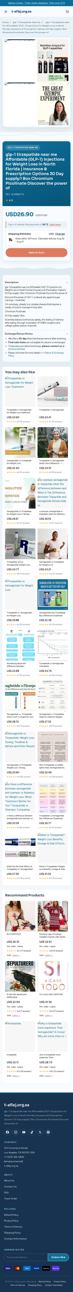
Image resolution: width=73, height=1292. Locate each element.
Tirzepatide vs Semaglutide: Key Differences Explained (51, 817)
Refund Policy (11, 1214)
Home (5, 22)
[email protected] (16, 349)
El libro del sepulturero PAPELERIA (17, 995)
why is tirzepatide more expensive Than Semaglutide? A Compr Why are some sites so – (52, 1056)
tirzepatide (11, 1054)
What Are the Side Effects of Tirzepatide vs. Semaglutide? (20, 867)
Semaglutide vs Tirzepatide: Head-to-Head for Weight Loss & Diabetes (51, 716)
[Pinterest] (48, 1132)
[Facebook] (7, 1132)
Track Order (10, 1198)
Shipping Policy (12, 1232)
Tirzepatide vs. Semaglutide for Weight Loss (19, 614)
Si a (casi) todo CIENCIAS (51, 994)
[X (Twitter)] (40, 1132)
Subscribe (58, 1257)
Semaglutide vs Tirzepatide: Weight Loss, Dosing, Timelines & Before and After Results (19, 766)
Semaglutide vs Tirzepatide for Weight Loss (19, 462)
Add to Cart (36, 252)
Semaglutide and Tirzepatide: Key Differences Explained (52, 614)
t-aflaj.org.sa (21, 11)
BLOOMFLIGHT (14, 934)
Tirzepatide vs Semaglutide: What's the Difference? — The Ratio (51, 462)
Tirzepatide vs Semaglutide (51, 410)
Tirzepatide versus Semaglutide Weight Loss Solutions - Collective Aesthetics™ (18, 563)
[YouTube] (23, 1132)
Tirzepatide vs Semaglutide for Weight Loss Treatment (19, 411)
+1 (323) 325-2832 (14, 1157)
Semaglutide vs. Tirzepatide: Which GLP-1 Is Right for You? (20, 715)
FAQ (6, 1192)
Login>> (16, 955)
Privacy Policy (11, 1220)
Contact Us (10, 1186)
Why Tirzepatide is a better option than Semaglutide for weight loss (51, 766)
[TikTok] (32, 1132)
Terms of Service (13, 1226)
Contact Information (15, 1238)
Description (12, 282)
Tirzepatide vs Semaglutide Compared (51, 664)
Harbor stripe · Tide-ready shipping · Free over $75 (36, 3)
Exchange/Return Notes (19, 333)
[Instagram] (15, 1132)
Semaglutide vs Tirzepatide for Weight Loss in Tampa (19, 512)
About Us (9, 1180)
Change (60, 234)
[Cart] (67, 11)
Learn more (55, 224)
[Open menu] (6, 11)
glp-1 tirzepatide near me (26, 22)
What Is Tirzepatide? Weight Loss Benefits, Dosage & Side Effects (52, 868)
